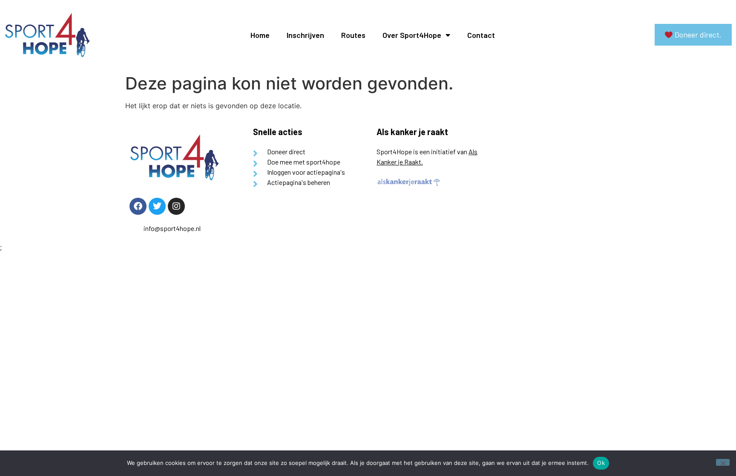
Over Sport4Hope (411, 35)
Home (260, 35)
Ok (601, 462)
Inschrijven (305, 35)
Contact (481, 35)
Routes (353, 35)
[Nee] (723, 462)
